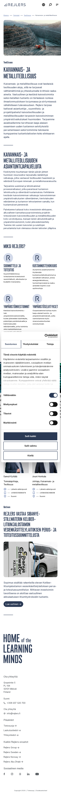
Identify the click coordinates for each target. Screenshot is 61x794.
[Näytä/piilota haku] (50, 4)
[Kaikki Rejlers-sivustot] (43, 4)
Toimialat (16, 15)
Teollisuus (27, 15)
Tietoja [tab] (50, 344)
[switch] (53, 404)
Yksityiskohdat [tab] (30, 344)
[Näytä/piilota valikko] (57, 4)
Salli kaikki (30, 436)
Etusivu (6, 15)
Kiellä (30, 455)
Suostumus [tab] (11, 344)
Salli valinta (30, 446)
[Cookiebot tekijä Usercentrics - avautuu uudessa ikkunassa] (45, 336)
